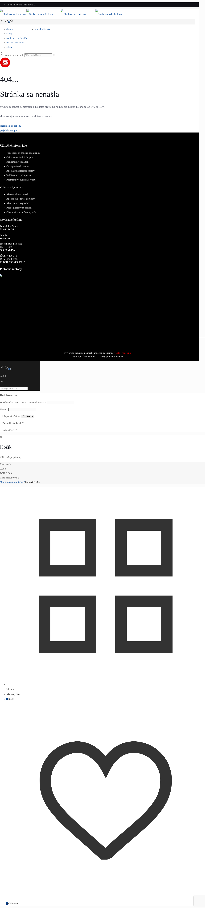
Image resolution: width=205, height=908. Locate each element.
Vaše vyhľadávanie (14, 55)
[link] (54, 55)
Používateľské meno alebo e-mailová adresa (23, 402)
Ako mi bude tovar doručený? (21, 198)
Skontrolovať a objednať (12, 482)
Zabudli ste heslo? (13, 423)
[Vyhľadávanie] (12, 22)
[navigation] (102, 459)
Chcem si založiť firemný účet (21, 212)
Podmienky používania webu (21, 179)
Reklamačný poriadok (17, 162)
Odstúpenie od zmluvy (17, 166)
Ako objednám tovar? (17, 194)
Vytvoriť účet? (9, 430)
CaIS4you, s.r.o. (122, 353)
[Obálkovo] (61, 14)
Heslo (4, 409)
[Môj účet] (2, 22)
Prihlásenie (27, 416)
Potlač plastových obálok (19, 207)
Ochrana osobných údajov (19, 157)
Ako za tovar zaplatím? (18, 203)
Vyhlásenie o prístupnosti (19, 175)
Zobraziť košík (32, 482)
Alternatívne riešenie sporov (20, 170)
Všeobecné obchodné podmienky (23, 153)
